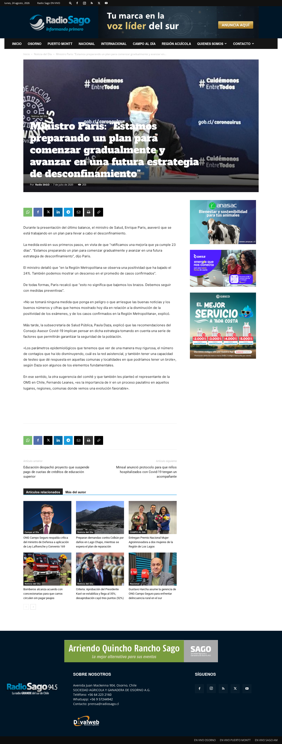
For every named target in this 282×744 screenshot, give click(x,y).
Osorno (34, 43)
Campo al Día (144, 43)
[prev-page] (26, 607)
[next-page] (33, 607)
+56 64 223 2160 (99, 694)
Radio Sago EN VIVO (48, 3)
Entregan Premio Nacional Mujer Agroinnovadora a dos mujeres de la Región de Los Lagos (151, 542)
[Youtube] (106, 3)
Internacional (114, 43)
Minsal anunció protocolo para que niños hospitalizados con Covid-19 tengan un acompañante (146, 472)
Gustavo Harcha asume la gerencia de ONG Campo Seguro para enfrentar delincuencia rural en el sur (152, 594)
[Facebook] (77, 3)
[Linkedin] (58, 212)
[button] (70, 3)
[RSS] (91, 3)
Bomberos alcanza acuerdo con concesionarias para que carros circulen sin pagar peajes (43, 594)
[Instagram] (84, 3)
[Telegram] (68, 212)
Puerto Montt (60, 43)
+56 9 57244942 (101, 699)
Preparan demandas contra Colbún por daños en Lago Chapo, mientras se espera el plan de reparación (100, 542)
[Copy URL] (98, 212)
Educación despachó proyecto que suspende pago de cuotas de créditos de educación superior (56, 472)
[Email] (78, 212)
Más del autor (75, 492)
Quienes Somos (210, 43)
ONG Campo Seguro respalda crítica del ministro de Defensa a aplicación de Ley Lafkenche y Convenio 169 (46, 542)
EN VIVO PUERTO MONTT (235, 740)
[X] (99, 3)
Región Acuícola (176, 43)
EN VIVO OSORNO (205, 740)
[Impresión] (88, 212)
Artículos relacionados (43, 492)
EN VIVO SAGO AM (266, 740)
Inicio (26, 54)
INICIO (17, 43)
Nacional (87, 43)
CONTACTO (241, 43)
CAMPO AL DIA (138, 532)
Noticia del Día (43, 54)
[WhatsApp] (27, 212)
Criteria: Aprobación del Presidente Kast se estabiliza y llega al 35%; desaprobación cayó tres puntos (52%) (100, 594)
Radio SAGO (42, 184)
